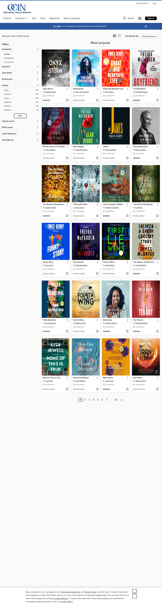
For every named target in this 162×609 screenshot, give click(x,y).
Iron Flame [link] (137, 378)
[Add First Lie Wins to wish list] (127, 274)
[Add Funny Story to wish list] (67, 274)
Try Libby (57, 26)
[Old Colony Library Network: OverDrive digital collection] (17, 8)
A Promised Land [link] (140, 147)
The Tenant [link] (138, 320)
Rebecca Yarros (50, 92)
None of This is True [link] (51, 378)
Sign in (151, 18)
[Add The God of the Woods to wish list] (157, 216)
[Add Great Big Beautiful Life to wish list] (127, 100)
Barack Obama (140, 150)
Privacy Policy (90, 592)
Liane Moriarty (80, 381)
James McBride (140, 265)
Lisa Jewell (49, 381)
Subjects (7, 18)
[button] (143, 3)
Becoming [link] (107, 320)
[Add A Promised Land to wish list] (157, 158)
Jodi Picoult (109, 381)
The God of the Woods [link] (143, 204)
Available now (9, 58)
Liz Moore (138, 208)
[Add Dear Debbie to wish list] (97, 158)
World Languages (72, 18)
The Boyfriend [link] (139, 89)
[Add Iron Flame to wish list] (157, 389)
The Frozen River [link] (80, 204)
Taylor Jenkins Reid (82, 92)
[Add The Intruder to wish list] (97, 274)
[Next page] (121, 399)
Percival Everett (110, 150)
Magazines (54, 18)
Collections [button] (21, 18)
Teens (43, 18)
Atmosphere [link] (78, 89)
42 (116, 399)
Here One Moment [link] (81, 378)
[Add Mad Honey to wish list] (127, 389)
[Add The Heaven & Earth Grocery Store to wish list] (157, 274)
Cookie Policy (67, 601)
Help (154, 3)
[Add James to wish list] (127, 158)
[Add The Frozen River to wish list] (97, 216)
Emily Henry (109, 92)
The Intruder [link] (78, 262)
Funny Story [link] (48, 262)
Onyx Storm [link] (48, 89)
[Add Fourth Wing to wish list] (97, 331)
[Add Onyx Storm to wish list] (67, 100)
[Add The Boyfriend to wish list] (157, 100)
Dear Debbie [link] (78, 147)
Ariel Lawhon (80, 208)
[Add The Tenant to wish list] (157, 331)
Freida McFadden (141, 92)
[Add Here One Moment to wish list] (97, 389)
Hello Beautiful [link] (49, 320)
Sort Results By (131, 36)
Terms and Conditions (70, 592)
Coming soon (8, 62)
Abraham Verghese (112, 208)
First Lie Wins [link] (109, 262)
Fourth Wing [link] (78, 320)
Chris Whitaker (50, 150)
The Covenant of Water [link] (113, 204)
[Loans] (140, 18)
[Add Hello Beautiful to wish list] (67, 331)
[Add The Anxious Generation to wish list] (67, 216)
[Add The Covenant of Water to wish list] (127, 216)
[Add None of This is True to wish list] (67, 389)
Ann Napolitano (50, 323)
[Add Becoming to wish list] (127, 331)
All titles (7, 54)
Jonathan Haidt (50, 208)
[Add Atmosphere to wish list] (97, 100)
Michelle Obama (111, 323)
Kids (34, 18)
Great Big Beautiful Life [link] (113, 89)
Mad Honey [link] (108, 378)
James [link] (105, 147)
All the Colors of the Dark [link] (54, 147)
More (20, 116)
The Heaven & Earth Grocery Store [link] (144, 262)
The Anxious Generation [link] (53, 204)
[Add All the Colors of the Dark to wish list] (67, 158)
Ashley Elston (110, 265)
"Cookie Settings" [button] (60, 598)
